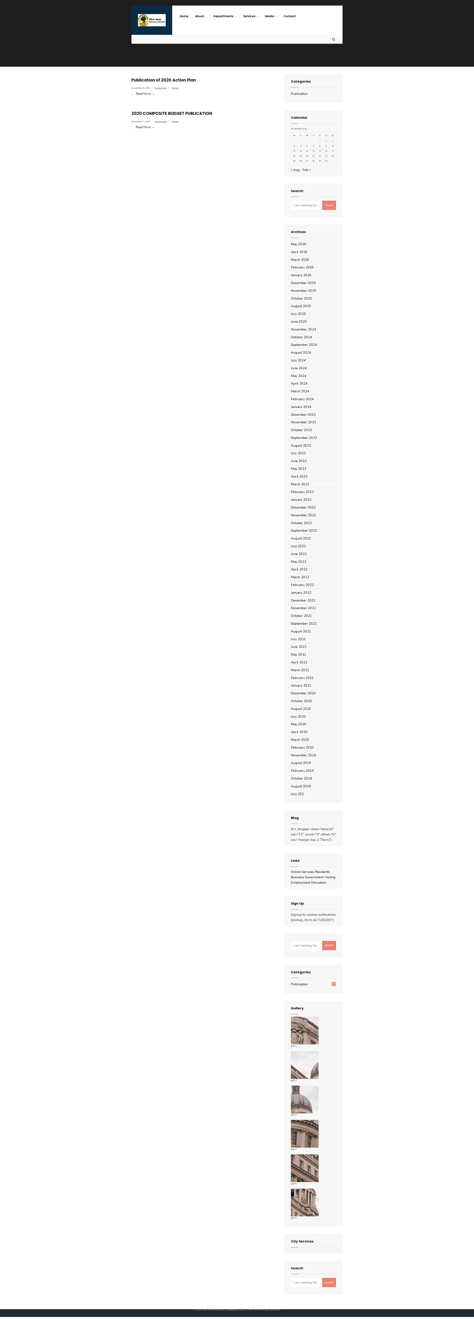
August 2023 (301, 445)
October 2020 (301, 701)
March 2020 (300, 739)
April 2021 (299, 662)
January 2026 (301, 275)
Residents (322, 872)
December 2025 (303, 283)
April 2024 (299, 383)
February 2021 (302, 678)
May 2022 (298, 561)
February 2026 (302, 267)
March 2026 (300, 260)
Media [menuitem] (269, 16)
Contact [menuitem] (289, 16)
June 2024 (299, 368)
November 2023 (303, 422)
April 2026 (299, 252)
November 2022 (303, 515)
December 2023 (303, 414)
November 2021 (303, 608)
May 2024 (298, 376)
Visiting (330, 877)
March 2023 (300, 484)
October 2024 (301, 337)
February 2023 (302, 492)
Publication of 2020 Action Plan (163, 80)
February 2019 (302, 770)
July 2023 (298, 453)
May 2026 (298, 244)
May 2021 (298, 654)
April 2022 (299, 569)
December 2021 (303, 600)
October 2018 (301, 778)
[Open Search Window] (333, 39)
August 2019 (301, 763)
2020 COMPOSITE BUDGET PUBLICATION (171, 113)
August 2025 (301, 306)
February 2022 (302, 585)
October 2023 (301, 430)
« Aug (295, 170)
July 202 (297, 794)
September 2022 (304, 530)
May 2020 (298, 724)
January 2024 (301, 407)
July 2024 (298, 360)
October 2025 (301, 298)
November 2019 (303, 755)
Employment (300, 882)
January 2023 (301, 499)
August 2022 (301, 538)
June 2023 (299, 461)
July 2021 (298, 639)
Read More (145, 94)
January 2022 (301, 592)
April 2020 (299, 732)
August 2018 (301, 786)
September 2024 (304, 345)
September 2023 (304, 438)
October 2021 (301, 616)
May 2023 (298, 468)
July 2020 (298, 716)
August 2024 (301, 352)
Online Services (302, 872)
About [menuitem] (199, 16)
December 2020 (303, 693)
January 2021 (301, 685)
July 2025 (298, 314)
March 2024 (300, 391)
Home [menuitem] (184, 16)
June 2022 (299, 554)
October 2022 (301, 523)
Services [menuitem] (249, 16)
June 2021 (299, 646)
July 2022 (298, 546)
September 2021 (304, 623)
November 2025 (303, 290)
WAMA (175, 88)
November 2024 (303, 329)
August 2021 (301, 631)
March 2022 (300, 577)
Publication (161, 88)
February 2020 (302, 747)
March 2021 (300, 670)
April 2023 (299, 476)
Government (314, 877)
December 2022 (303, 507)
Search (329, 205)
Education (318, 882)
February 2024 (302, 399)
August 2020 (301, 709)
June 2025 (299, 321)
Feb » (307, 170)
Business (297, 877)
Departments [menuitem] (223, 16)
